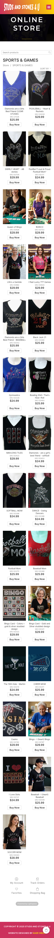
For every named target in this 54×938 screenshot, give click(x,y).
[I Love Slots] (14, 774)
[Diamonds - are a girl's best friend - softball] (39, 432)
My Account (16, 882)
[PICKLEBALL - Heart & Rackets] (39, 88)
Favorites (17, 892)
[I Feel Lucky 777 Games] (39, 261)
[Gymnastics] (14, 374)
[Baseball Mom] (39, 548)
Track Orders (37, 882)
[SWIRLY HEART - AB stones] (14, 148)
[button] (48, 7)
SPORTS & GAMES (23, 65)
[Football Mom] (14, 548)
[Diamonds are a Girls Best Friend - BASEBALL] (14, 317)
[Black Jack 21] (39, 317)
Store (6, 65)
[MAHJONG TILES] (14, 432)
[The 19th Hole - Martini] (14, 663)
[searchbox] (26, 52)
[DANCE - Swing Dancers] (39, 490)
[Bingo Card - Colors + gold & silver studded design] (14, 603)
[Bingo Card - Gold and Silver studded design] (39, 603)
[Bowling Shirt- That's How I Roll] (39, 374)
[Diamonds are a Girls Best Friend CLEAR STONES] (14, 88)
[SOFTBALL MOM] (14, 490)
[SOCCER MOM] (14, 831)
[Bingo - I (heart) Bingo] (39, 719)
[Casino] (14, 719)
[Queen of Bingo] (14, 206)
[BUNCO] (39, 206)
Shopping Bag (37, 892)
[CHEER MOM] (39, 663)
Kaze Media (39, 933)
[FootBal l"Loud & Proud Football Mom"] (39, 148)
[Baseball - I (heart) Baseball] (39, 774)
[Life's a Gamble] (14, 261)
